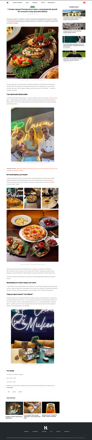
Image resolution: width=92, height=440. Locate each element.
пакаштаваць (49, 180)
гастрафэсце (34, 269)
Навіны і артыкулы (17, 2)
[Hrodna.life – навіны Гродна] (8, 2)
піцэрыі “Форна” (53, 98)
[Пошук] (80, 2)
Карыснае (35, 2)
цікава (20, 391)
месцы (14, 391)
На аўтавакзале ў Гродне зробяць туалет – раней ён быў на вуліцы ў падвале (72, 18)
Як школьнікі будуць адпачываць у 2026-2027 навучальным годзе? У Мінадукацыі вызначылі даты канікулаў (73, 46)
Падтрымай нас (51, 2)
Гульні (27, 2)
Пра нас (43, 2)
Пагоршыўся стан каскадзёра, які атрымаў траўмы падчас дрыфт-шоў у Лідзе (72, 59)
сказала (23, 305)
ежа (9, 391)
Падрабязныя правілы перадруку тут (77, 437)
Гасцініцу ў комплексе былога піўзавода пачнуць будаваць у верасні (72, 31)
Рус (84, 2)
